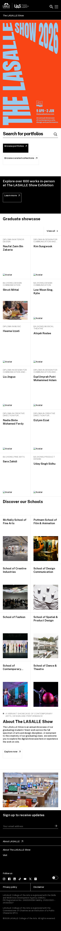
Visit (5, 855)
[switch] (55, 877)
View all (51, 231)
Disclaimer (38, 887)
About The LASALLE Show (16, 850)
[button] (51, 7)
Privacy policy (10, 887)
